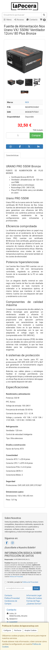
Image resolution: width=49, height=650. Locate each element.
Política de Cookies (34, 598)
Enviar (36, 588)
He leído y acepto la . (22, 582)
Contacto (33, 19)
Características (12, 155)
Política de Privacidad (16, 576)
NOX (27, 102)
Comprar (36, 135)
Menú (8, 19)
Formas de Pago (33, 601)
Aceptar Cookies (30, 630)
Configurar (7, 630)
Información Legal (34, 595)
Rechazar (17, 630)
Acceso (20, 19)
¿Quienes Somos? (34, 604)
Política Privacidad (12, 598)
